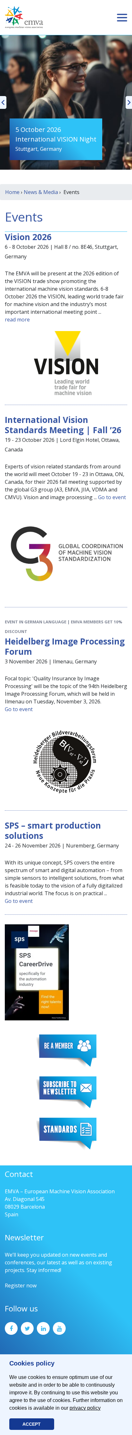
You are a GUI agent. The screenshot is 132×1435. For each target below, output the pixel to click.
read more (17, 319)
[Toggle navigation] (122, 17)
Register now (21, 1285)
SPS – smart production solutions (53, 830)
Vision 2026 (28, 237)
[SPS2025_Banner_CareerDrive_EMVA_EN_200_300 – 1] (37, 971)
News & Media (41, 192)
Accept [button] (31, 1424)
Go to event (112, 497)
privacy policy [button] (85, 1408)
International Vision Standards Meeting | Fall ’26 (63, 425)
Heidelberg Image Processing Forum (65, 646)
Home (12, 192)
